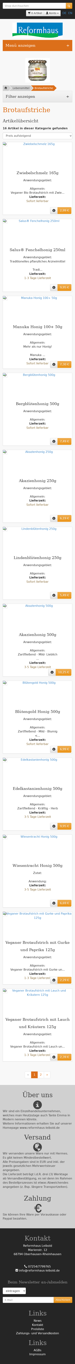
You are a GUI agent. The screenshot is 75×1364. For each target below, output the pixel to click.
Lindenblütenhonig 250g (37, 558)
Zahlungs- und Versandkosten (37, 1333)
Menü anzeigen (20, 45)
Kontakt (37, 1325)
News (38, 1320)
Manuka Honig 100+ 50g (37, 327)
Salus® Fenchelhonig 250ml (37, 250)
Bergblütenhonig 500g (37, 404)
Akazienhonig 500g (37, 634)
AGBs (37, 1350)
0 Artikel (36, 13)
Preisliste (37, 1329)
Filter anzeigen (20, 96)
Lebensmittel (21, 88)
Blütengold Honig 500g (37, 711)
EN (70, 13)
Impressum (37, 1354)
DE (64, 13)
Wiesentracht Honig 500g (37, 865)
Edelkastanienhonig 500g (37, 788)
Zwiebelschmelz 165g (37, 173)
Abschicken (63, 1299)
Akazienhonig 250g (37, 481)
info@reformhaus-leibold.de (39, 1270)
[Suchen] (69, 6)
